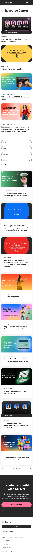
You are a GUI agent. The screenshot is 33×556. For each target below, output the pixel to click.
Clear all (3, 165)
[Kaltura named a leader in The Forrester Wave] (16, 383)
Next (30, 468)
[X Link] (6, 551)
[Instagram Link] (14, 551)
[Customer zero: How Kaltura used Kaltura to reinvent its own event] (16, 450)
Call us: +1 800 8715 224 (8, 531)
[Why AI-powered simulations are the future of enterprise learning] (16, 319)
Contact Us (16, 527)
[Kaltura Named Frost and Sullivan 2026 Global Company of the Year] (16, 351)
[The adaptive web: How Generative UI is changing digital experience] (16, 417)
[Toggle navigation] (30, 2)
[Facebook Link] (11, 551)
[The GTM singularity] (16, 288)
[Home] (7, 2)
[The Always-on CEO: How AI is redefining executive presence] (16, 186)
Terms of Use (5, 544)
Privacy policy (6, 540)
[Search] (27, 3)
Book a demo (16, 505)
